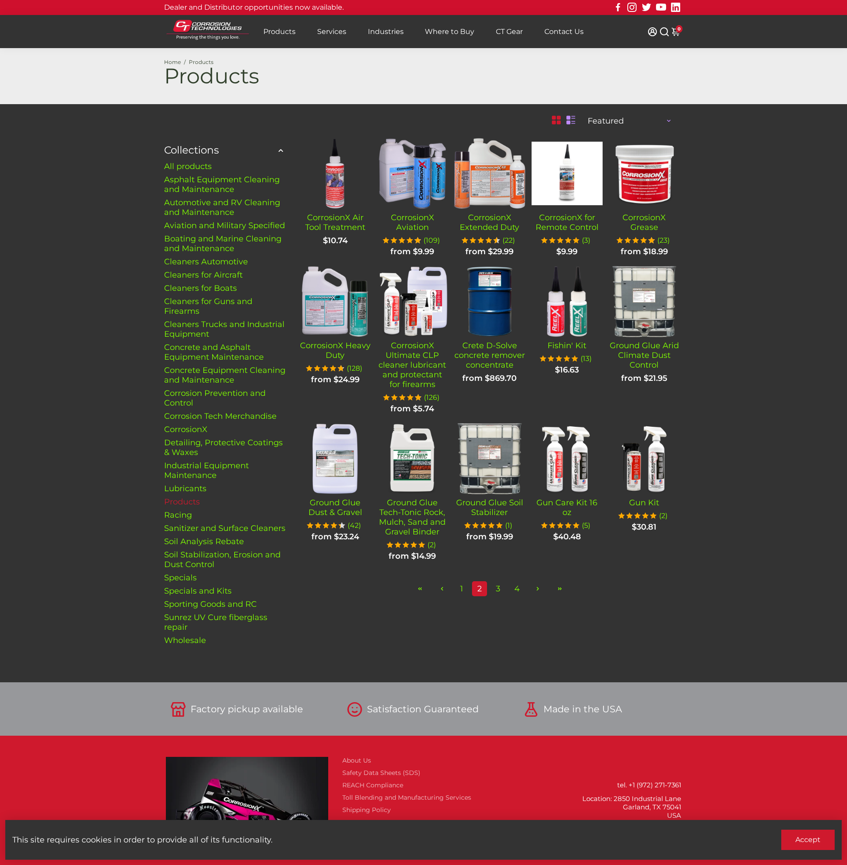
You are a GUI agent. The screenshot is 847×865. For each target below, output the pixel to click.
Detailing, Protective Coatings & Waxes (223, 447)
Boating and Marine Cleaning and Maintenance (222, 243)
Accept (808, 839)
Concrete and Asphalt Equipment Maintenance (214, 352)
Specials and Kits (198, 591)
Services (331, 31)
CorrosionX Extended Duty (489, 222)
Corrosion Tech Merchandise (220, 416)
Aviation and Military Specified (224, 225)
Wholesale (185, 640)
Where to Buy (449, 31)
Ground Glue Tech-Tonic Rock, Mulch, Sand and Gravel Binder (412, 517)
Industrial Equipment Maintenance (206, 470)
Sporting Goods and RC (210, 604)
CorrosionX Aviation (412, 222)
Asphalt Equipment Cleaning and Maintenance (222, 184)
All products (188, 166)
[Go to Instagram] (631, 7)
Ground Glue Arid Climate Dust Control (644, 355)
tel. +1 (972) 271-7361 (649, 785)
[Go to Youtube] (661, 7)
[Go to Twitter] (646, 7)
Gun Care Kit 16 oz (566, 507)
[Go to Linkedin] (675, 7)
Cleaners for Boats (200, 288)
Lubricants (185, 488)
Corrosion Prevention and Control (215, 398)
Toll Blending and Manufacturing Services (406, 797)
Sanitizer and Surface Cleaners (224, 528)
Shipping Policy (366, 809)
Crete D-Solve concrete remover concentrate (489, 355)
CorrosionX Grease (644, 222)
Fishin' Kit (566, 345)
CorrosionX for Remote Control (567, 222)
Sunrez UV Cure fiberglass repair (215, 622)
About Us (356, 760)
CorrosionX (185, 429)
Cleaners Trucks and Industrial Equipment (224, 329)
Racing (178, 515)
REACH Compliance (372, 785)
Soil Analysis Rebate (204, 541)
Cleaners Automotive (206, 262)
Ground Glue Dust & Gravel (335, 507)
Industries (386, 31)
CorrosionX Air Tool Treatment (335, 222)
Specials (180, 578)
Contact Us (564, 31)
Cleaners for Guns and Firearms (208, 306)
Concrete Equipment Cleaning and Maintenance (224, 375)
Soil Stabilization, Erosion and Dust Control (222, 559)
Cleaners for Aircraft (203, 275)
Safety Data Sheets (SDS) (381, 772)
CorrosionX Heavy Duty (335, 350)
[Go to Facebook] (618, 7)
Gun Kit (644, 503)
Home (172, 62)
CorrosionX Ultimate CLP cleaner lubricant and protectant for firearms (412, 365)
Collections (191, 149)
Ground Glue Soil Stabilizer (489, 507)
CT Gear (509, 31)
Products (279, 31)
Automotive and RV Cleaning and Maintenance (222, 207)
